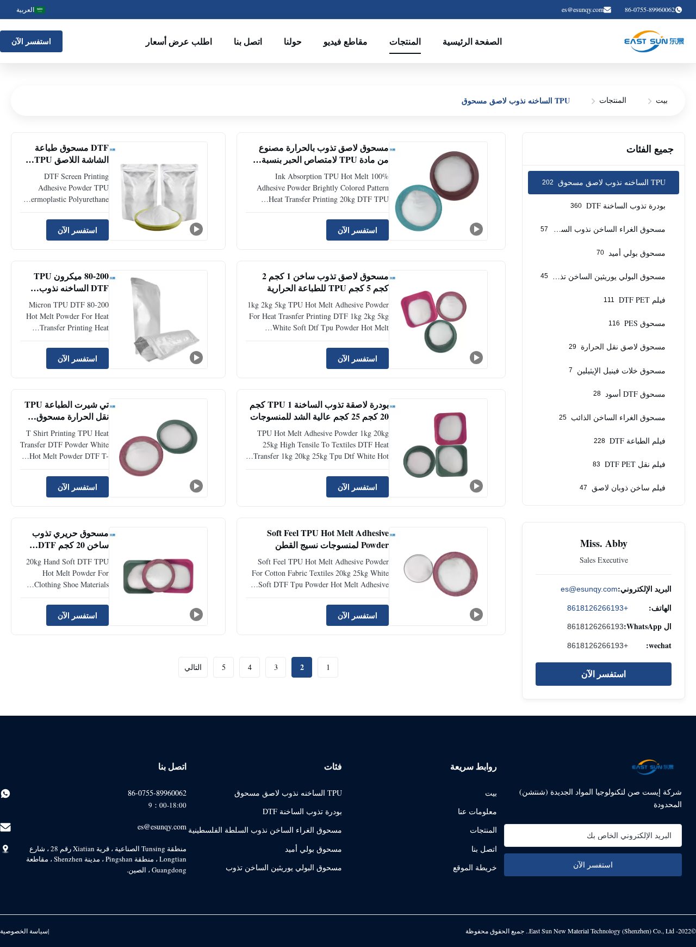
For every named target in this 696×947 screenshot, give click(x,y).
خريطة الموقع (475, 867)
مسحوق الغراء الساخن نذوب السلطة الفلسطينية (265, 830)
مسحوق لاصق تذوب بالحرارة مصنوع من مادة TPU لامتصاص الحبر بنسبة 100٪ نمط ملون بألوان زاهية (324, 159)
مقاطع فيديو (346, 41)
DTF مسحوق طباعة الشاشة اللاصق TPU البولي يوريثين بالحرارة (69, 159)
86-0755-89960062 (157, 793)
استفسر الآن (31, 41)
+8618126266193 (597, 608)
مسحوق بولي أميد (313, 849)
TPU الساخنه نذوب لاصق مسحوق (288, 793)
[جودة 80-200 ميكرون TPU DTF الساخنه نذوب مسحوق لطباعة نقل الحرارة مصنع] (158, 319)
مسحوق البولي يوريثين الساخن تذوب (284, 867)
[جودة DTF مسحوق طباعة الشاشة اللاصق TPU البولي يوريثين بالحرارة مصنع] (158, 191)
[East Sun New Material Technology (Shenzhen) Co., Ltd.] (654, 41)
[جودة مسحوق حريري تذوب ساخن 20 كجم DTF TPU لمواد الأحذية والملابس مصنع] (158, 576)
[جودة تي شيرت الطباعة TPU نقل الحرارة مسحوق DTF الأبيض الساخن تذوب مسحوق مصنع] (158, 447)
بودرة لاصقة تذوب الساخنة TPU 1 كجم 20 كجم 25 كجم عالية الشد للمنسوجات (319, 410)
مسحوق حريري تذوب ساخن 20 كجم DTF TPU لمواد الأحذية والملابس (70, 550)
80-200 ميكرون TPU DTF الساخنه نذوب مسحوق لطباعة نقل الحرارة (71, 293)
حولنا (293, 41)
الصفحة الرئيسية (472, 41)
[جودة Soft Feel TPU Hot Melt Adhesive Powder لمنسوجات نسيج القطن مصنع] (438, 576)
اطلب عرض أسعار (179, 41)
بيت (662, 100)
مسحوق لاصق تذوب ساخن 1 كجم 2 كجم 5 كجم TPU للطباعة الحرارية (325, 281)
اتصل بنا (248, 41)
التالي (193, 667)
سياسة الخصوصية (24, 930)
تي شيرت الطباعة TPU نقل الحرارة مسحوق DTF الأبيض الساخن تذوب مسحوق (66, 422)
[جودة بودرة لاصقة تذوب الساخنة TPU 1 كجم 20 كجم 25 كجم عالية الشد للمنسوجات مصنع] (438, 447)
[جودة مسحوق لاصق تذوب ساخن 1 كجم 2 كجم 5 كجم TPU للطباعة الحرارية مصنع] (438, 319)
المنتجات (405, 41)
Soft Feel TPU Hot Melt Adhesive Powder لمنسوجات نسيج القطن (328, 538)
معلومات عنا (477, 811)
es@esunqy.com (583, 9)
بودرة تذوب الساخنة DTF (302, 811)
